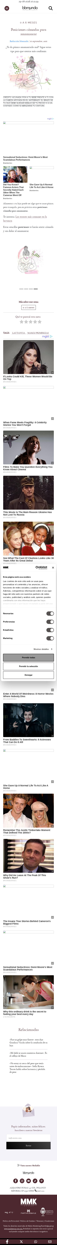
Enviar (28, 1145)
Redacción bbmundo (19, 41)
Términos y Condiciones (45, 1221)
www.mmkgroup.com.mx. (13, 1229)
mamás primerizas (38, 333)
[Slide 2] (31, 289)
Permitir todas (28, 657)
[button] (7, 8)
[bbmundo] (30, 8)
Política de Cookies (27, 1221)
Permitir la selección (28, 666)
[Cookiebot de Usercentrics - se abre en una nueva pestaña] (36, 567)
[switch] (50, 622)
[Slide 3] (36, 289)
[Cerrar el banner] (53, 568)
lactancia (18, 333)
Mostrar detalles (41, 649)
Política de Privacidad (11, 1221)
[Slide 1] (26, 289)
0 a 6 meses (28, 23)
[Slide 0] (21, 289)
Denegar (28, 675)
